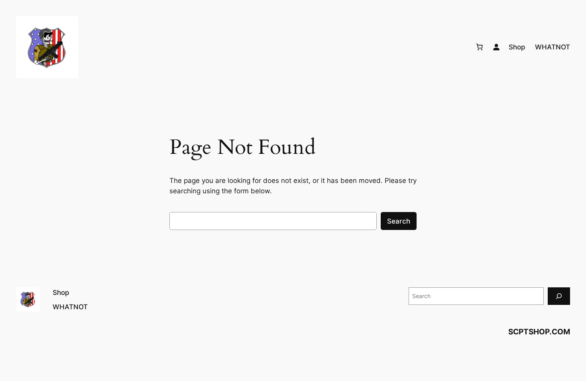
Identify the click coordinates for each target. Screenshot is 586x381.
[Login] (496, 47)
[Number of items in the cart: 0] (479, 47)
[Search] (559, 295)
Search (398, 221)
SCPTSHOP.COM (539, 331)
